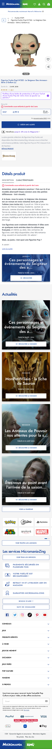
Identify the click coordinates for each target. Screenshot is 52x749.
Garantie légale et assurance (20, 734)
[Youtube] (45, 614)
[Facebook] (7, 614)
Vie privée (20, 737)
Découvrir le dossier (28, 344)
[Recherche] (44, 4)
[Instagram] (22, 614)
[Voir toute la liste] (34, 4)
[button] (26, 624)
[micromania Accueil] (17, 4)
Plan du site (29, 737)
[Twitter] (15, 614)
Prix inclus (40, 118)
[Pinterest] (37, 614)
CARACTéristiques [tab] (24, 180)
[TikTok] (30, 614)
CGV (6, 734)
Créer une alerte (27, 124)
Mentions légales (39, 734)
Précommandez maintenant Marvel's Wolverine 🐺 (26, 11)
